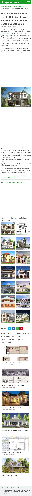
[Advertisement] (16, 70)
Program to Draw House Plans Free (11, 452)
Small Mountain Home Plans (9, 475)
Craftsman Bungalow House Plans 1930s (13, 385)
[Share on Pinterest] (21, 328)
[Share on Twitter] (9, 328)
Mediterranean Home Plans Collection (12, 408)
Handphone (17, 176)
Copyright (15, 487)
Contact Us (9, 487)
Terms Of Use (21, 487)
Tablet (25, 176)
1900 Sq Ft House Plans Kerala (14, 182)
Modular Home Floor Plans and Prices (12, 363)
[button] (28, 2)
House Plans (3, 26)
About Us (27, 487)
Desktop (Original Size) (9, 178)
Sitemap (4, 487)
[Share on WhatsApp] (17, 328)
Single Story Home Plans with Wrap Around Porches (16, 430)
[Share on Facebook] (13, 328)
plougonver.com (10, 2)
